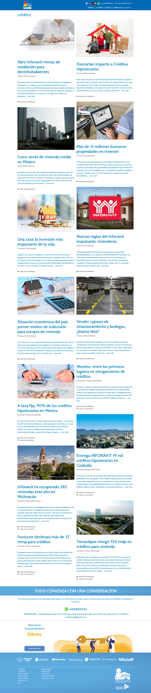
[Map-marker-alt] (86, 3)
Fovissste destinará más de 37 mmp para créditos (43, 539)
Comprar (99, 8)
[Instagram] (92, 3)
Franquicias (118, 8)
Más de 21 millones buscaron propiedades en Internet (101, 149)
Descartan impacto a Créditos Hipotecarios (102, 66)
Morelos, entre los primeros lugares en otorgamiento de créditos (101, 371)
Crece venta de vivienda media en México (44, 159)
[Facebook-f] (89, 3)
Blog (128, 8)
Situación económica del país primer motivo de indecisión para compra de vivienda (42, 326)
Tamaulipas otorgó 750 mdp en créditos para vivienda (104, 544)
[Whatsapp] (98, 3)
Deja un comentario (86, 409)
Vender (90, 8)
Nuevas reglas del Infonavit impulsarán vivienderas (100, 239)
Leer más (31, 96)
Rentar (108, 8)
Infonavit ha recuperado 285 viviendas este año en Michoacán (42, 491)
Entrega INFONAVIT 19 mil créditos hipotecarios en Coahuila (100, 460)
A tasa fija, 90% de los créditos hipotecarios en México (44, 408)
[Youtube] (95, 3)
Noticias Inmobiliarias (27, 102)
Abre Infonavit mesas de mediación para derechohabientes (38, 66)
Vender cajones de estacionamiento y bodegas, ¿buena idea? (101, 326)
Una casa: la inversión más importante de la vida (40, 242)
